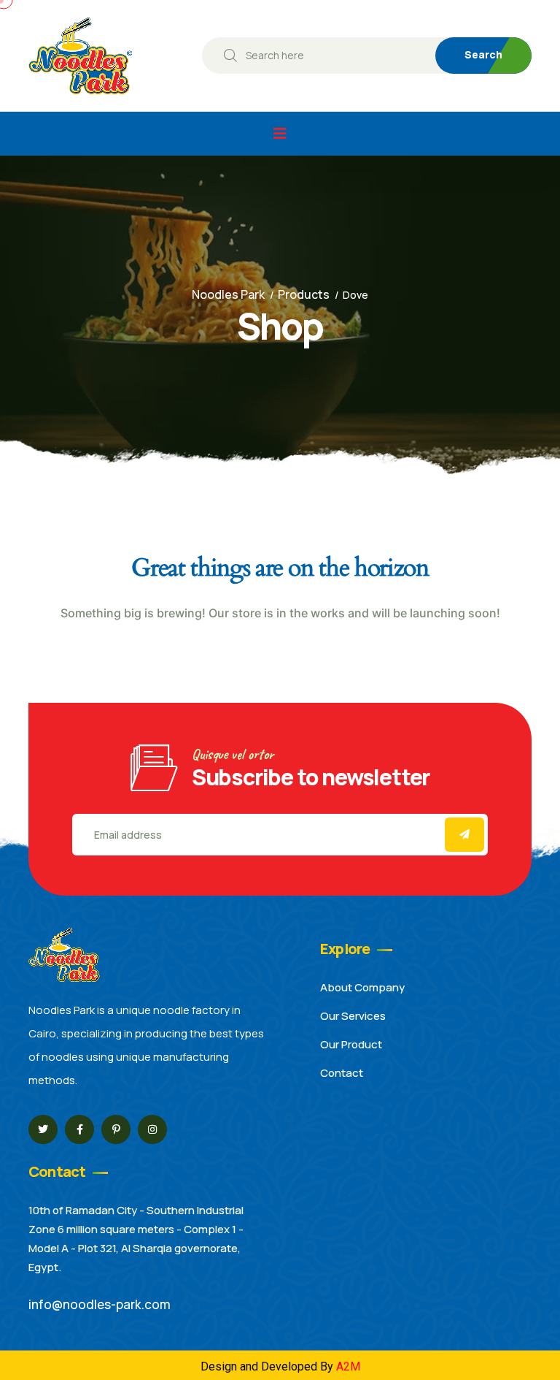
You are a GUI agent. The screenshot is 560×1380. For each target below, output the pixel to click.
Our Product (351, 1044)
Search (483, 54)
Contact (341, 1072)
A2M (348, 1366)
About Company (362, 987)
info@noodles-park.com (99, 1304)
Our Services (353, 1015)
